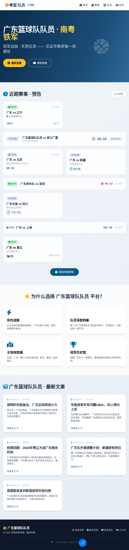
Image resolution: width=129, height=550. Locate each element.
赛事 (96, 5)
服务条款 (93, 529)
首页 (85, 5)
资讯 (121, 5)
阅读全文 (11, 428)
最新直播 (16, 63)
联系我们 (108, 529)
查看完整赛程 (66, 272)
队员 (109, 5)
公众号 (122, 529)
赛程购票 (42, 63)
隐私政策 (79, 529)
